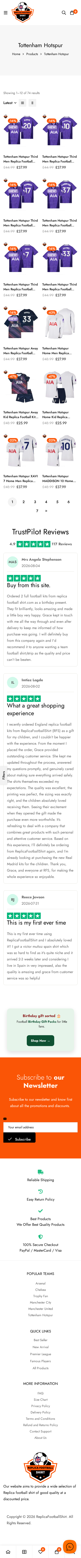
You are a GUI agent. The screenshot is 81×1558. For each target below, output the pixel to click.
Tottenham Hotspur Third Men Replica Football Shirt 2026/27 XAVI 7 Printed (20, 291)
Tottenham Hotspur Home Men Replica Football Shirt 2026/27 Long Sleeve (58, 355)
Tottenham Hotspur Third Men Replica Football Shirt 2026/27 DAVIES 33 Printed (59, 291)
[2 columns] (32, 103)
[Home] (8, 1552)
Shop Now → (40, 1040)
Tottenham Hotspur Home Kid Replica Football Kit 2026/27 (57, 417)
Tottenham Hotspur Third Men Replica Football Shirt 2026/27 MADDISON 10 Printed (59, 163)
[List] (22, 103)
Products (32, 54)
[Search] (64, 12)
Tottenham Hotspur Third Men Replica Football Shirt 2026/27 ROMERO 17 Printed (20, 227)
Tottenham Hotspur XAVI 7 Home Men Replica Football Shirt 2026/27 (20, 481)
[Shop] (24, 1552)
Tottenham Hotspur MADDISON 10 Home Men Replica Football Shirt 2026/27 (57, 483)
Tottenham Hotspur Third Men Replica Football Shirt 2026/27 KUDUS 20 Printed (20, 163)
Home (16, 54)
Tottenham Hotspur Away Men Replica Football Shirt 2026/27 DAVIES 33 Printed (20, 355)
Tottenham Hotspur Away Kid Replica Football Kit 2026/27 (20, 417)
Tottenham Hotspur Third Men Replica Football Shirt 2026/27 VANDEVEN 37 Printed (59, 227)
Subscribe (22, 1139)
